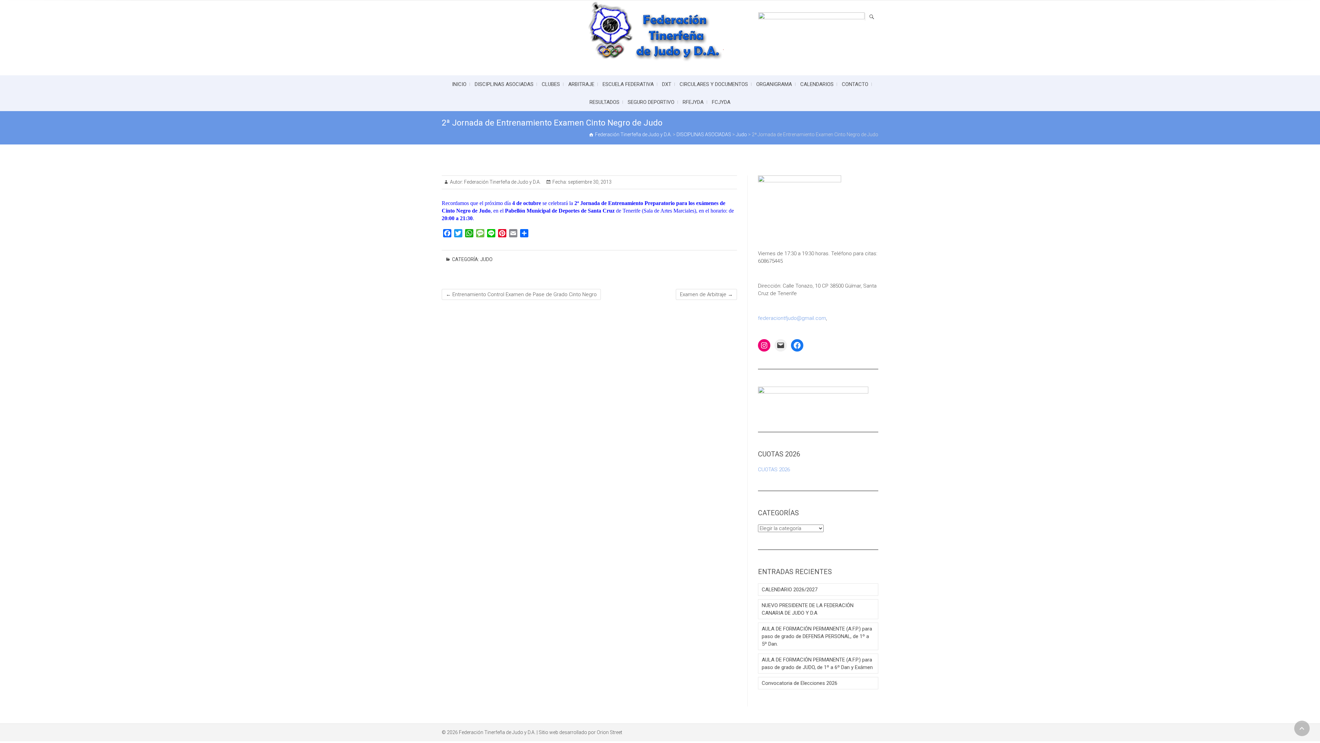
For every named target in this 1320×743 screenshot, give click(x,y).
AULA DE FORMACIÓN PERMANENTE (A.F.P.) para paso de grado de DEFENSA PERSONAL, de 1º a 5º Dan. (817, 636)
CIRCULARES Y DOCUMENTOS (714, 84)
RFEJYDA (693, 102)
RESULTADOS (604, 102)
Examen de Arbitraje (706, 294)
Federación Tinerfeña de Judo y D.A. (502, 182)
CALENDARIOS (817, 84)
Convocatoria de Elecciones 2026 (799, 683)
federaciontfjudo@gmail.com (792, 318)
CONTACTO (855, 84)
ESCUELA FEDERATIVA (628, 84)
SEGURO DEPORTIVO (651, 102)
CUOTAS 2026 (774, 469)
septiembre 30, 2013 (589, 182)
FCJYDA (721, 102)
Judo (486, 259)
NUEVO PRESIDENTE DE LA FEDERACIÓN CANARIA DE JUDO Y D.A (808, 609)
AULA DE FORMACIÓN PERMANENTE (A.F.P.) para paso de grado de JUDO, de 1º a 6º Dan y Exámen (817, 663)
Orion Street (609, 732)
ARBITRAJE (581, 84)
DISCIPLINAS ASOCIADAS (504, 84)
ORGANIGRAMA (774, 84)
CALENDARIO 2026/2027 (789, 589)
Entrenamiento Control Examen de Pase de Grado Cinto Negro (521, 294)
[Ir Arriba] (1302, 728)
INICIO (459, 84)
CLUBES (551, 84)
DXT (666, 84)
